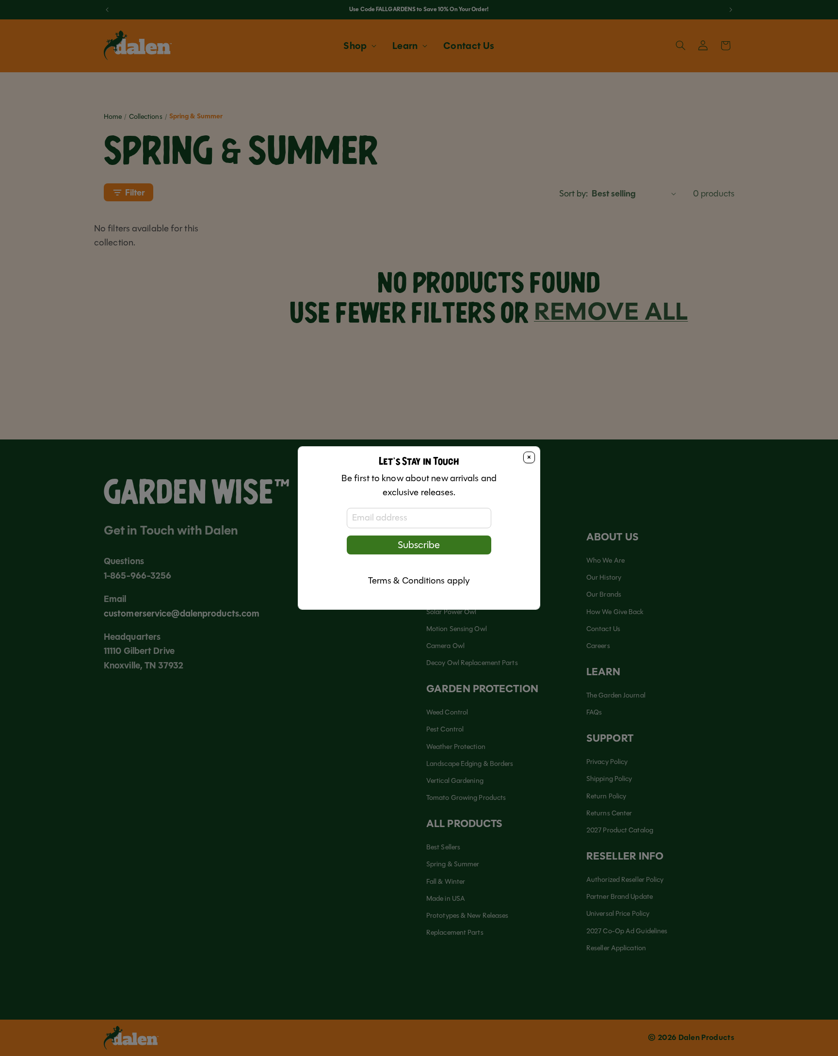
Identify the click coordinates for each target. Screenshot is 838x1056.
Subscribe (419, 545)
